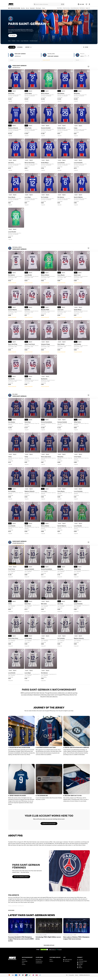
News (23, 962)
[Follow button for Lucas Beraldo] (72, 140)
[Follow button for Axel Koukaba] (88, 322)
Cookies (76, 975)
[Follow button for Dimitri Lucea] (88, 252)
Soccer (27, 8)
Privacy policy (71, 975)
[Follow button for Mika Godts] (55, 581)
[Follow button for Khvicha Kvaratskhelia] (55, 400)
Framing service (39, 961)
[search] (49, 4)
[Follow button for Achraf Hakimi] (39, 71)
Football (13, 40)
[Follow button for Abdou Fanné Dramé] (39, 322)
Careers (23, 964)
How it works (38, 959)
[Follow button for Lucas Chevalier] (22, 209)
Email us (51, 961)
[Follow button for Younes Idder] (39, 356)
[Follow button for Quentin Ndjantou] (88, 175)
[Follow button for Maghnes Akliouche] (22, 105)
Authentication (39, 962)
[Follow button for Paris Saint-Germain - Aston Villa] (88, 66)
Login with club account (49, 823)
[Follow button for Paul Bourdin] (22, 356)
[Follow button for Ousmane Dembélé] (55, 105)
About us (24, 959)
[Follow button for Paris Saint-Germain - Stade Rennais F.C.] (88, 542)
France (18, 40)
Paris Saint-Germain (34, 40)
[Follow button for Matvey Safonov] (55, 71)
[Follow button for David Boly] (39, 287)
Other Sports (38, 8)
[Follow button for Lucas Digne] (39, 175)
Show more (11, 910)
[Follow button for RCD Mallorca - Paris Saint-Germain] (88, 248)
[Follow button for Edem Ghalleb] (72, 322)
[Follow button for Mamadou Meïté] (55, 287)
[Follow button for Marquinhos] (88, 71)
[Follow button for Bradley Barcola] (72, 105)
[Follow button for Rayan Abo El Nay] (22, 322)
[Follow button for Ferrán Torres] (22, 547)
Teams (43, 8)
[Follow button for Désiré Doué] (22, 71)
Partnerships (24, 961)
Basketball (32, 8)
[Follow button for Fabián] (88, 105)
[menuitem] (81, 4)
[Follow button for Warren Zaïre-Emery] (39, 140)
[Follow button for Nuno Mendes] (72, 71)
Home (9, 40)
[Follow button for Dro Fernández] (55, 175)
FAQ (50, 959)
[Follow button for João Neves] (22, 140)
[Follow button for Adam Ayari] (72, 287)
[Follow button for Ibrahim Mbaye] (55, 140)
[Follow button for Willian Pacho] (39, 105)
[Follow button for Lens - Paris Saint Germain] (88, 395)
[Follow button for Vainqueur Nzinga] (55, 322)
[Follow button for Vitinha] (22, 434)
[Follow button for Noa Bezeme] (55, 356)
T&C (67, 975)
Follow (13, 35)
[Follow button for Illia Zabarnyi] (72, 175)
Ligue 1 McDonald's (24, 40)
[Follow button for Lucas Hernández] (88, 140)
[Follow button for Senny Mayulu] (22, 175)
